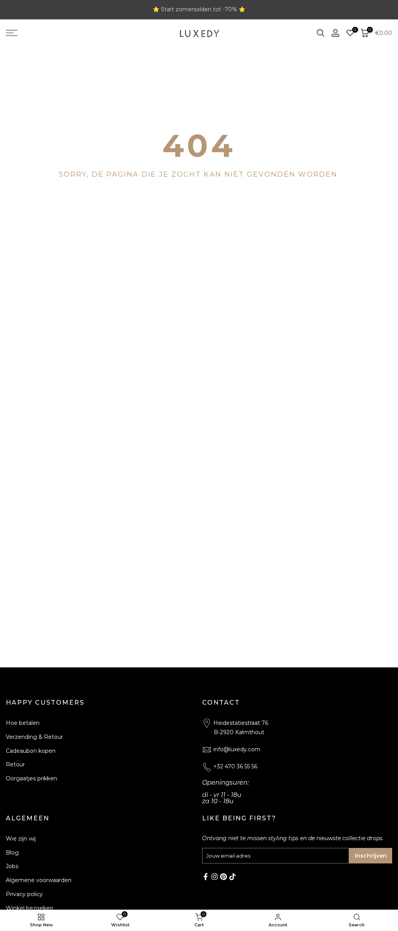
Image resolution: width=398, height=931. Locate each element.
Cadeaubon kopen (31, 750)
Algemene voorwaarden (39, 880)
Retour (15, 764)
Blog (12, 852)
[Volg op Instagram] (214, 876)
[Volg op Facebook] (205, 876)
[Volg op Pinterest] (223, 876)
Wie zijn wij (21, 838)
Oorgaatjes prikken (31, 778)
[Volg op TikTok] (232, 876)
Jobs (12, 866)
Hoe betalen (23, 722)
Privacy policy (24, 894)
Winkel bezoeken (29, 908)
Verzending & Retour (34, 736)
